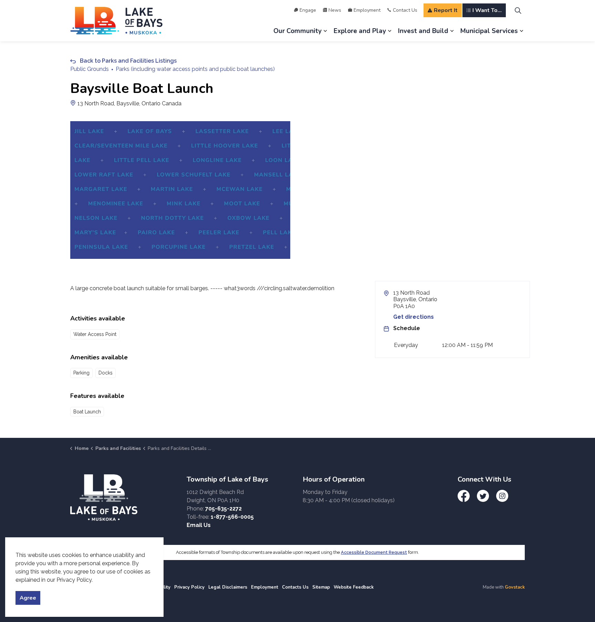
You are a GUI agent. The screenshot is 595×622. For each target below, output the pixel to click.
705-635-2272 (223, 508)
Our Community (297, 31)
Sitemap (321, 587)
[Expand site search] (518, 10)
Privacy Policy (189, 587)
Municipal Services (489, 31)
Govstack (515, 587)
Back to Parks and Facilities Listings (128, 60)
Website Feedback (354, 587)
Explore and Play (360, 31)
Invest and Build (423, 31)
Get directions (413, 317)
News (334, 10)
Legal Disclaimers (227, 587)
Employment (367, 10)
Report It (446, 10)
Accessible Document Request (374, 552)
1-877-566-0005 (232, 517)
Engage (308, 10)
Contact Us (405, 10)
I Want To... (487, 10)
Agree (28, 598)
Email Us (199, 525)
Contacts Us (295, 587)
